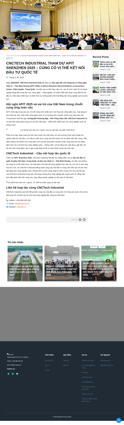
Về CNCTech (49, 360)
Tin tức (47, 365)
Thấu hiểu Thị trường (106, 365)
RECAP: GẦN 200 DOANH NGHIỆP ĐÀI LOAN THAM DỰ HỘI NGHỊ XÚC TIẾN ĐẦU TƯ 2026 (108, 77)
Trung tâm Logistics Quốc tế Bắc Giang (89, 400)
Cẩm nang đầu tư (105, 360)
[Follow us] (8, 373)
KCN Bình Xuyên (87, 377)
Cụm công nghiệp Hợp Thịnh (88, 367)
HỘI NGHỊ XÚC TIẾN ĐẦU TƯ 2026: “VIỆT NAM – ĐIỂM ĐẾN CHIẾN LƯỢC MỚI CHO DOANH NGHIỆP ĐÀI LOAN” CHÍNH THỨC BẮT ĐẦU (108, 102)
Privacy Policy (67, 417)
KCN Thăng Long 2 (87, 382)
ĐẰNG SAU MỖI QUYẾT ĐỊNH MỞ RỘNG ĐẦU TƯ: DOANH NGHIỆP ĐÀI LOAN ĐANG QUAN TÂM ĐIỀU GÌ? (107, 115)
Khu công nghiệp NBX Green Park (88, 388)
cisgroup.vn (21, 207)
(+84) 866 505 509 (17, 361)
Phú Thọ (65, 365)
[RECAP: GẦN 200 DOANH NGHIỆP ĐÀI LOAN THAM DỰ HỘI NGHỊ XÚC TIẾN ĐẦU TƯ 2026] (96, 77)
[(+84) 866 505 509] (31, 328)
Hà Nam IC (85, 372)
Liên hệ (47, 370)
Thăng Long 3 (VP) (87, 394)
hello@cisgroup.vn (15, 365)
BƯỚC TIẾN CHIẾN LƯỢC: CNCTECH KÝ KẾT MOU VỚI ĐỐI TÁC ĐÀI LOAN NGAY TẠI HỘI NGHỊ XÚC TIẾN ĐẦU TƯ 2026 (108, 90)
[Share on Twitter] (84, 219)
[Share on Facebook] (80, 219)
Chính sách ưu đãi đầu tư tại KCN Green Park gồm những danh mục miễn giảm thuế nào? (108, 64)
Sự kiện (16, 55)
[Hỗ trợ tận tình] (68, 328)
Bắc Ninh (66, 360)
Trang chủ (9, 55)
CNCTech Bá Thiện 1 (88, 360)
